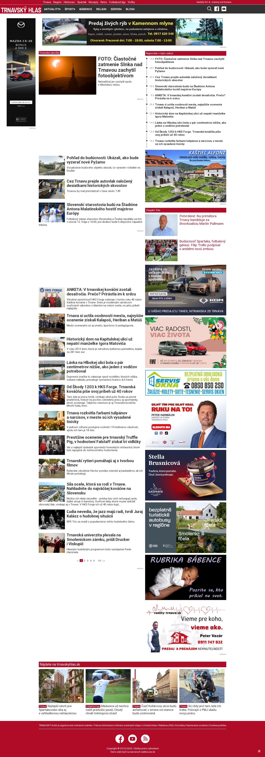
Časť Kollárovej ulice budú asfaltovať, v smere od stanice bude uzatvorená (154, 709)
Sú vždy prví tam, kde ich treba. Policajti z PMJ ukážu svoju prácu (200, 709)
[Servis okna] (185, 383)
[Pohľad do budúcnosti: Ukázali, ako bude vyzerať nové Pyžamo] (52, 165)
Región (57, 2)
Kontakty (180, 725)
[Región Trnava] (185, 527)
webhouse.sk (148, 751)
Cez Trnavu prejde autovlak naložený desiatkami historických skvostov (99, 183)
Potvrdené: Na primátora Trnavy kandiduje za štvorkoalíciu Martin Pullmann (201, 220)
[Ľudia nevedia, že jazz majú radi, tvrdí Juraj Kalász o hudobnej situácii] (52, 519)
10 (99, 560)
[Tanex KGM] (185, 290)
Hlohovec (69, 2)
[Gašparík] (185, 475)
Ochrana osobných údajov (128, 725)
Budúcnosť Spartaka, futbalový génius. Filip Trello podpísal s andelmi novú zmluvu (202, 245)
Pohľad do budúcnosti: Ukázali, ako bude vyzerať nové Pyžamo (103, 160)
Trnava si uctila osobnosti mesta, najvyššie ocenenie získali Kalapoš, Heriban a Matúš (105, 317)
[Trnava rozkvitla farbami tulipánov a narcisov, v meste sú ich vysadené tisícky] (52, 420)
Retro (104, 2)
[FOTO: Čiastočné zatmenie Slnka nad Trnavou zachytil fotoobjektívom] (67, 75)
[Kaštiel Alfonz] (185, 176)
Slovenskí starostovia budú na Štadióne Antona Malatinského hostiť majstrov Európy (102, 209)
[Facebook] (216, 8)
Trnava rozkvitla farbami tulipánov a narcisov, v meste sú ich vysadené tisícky (99, 417)
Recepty (93, 2)
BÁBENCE (85, 9)
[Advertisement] (69, 128)
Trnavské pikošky (49, 52)
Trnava (47, 2)
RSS (171, 725)
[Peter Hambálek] (185, 422)
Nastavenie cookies (196, 725)
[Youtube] (224, 8)
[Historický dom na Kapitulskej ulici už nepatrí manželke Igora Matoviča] (52, 346)
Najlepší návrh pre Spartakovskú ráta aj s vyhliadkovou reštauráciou (57, 709)
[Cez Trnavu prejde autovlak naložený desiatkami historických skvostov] (52, 189)
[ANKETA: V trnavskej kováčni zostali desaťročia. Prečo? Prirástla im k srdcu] (52, 297)
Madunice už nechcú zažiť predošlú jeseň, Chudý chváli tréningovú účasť (107, 709)
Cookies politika (217, 725)
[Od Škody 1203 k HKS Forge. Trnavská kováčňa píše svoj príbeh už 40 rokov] (52, 394)
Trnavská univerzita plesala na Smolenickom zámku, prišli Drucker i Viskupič (98, 539)
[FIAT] (185, 342)
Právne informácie (103, 725)
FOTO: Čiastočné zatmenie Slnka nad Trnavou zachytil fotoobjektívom (120, 67)
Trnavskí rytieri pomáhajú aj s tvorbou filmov (100, 463)
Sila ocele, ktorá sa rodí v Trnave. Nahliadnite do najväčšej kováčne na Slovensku (99, 488)
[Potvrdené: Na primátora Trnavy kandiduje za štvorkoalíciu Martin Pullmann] (161, 226)
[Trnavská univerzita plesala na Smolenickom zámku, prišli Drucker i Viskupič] (52, 542)
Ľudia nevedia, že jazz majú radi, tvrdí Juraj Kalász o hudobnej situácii (105, 513)
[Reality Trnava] (185, 627)
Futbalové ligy (117, 2)
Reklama (163, 725)
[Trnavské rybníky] (132, 31)
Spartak (81, 2)
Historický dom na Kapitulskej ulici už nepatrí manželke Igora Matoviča (99, 341)
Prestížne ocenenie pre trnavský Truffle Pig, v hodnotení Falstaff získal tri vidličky (104, 439)
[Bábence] (185, 577)
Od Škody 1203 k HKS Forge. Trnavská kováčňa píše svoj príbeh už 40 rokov (101, 389)
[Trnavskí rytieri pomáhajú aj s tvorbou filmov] (52, 468)
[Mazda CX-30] (21, 72)
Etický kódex (150, 725)
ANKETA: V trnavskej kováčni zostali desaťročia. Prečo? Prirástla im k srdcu (101, 291)
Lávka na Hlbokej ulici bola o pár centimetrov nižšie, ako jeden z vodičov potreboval (102, 366)
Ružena (227, 2)
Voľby (131, 2)
